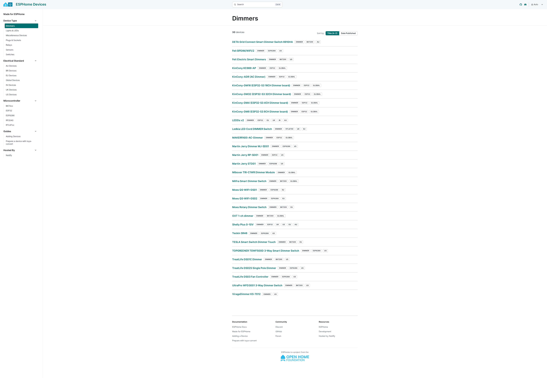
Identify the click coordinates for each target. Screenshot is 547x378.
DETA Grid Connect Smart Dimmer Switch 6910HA (262, 41)
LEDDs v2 (238, 120)
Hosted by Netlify (327, 336)
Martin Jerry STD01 (244, 163)
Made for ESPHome (241, 331)
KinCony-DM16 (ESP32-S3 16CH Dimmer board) (261, 85)
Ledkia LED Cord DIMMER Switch (252, 128)
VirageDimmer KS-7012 (246, 294)
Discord (279, 327)
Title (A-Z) (332, 33)
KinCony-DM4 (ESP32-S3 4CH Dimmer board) (260, 102)
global (282, 68)
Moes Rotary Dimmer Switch (249, 207)
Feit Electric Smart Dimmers (249, 59)
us (280, 51)
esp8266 (272, 51)
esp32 (272, 68)
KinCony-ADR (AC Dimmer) (248, 76)
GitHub (278, 331)
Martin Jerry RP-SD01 (245, 154)
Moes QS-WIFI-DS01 (244, 189)
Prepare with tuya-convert (244, 340)
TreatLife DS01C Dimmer (247, 259)
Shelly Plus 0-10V (243, 224)
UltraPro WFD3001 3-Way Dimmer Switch (257, 285)
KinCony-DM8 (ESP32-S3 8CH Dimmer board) (260, 111)
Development (325, 331)
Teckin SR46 (239, 233)
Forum (278, 336)
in (279, 120)
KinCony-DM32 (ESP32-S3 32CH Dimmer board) (261, 94)
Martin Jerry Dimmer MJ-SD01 (250, 146)
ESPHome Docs (239, 327)
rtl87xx (289, 129)
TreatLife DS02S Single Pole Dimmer (254, 268)
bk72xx (310, 42)
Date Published (348, 33)
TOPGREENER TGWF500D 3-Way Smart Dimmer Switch (265, 250)
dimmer (299, 42)
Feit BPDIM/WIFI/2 (243, 50)
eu (268, 120)
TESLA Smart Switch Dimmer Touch (254, 241)
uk (274, 120)
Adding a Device (240, 336)
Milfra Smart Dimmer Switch (249, 181)
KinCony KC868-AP (244, 68)
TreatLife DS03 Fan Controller (250, 276)
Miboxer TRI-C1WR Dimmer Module (253, 172)
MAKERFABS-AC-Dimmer (247, 137)
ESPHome (323, 327)
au (318, 42)
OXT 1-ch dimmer (242, 215)
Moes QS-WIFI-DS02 (244, 198)
